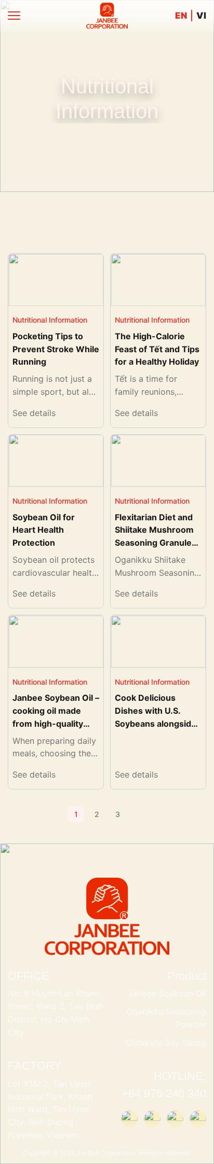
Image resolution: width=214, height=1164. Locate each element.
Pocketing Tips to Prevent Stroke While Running (55, 349)
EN (181, 15)
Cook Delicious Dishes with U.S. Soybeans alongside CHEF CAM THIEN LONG (155, 723)
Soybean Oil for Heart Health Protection (43, 530)
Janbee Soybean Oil (167, 993)
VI (201, 15)
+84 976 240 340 (164, 1093)
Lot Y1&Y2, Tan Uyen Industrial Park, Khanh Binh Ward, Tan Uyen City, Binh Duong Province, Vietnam (50, 1109)
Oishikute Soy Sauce (166, 1042)
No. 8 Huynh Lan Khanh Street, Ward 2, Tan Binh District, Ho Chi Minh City (55, 1012)
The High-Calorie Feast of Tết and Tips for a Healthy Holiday (157, 349)
